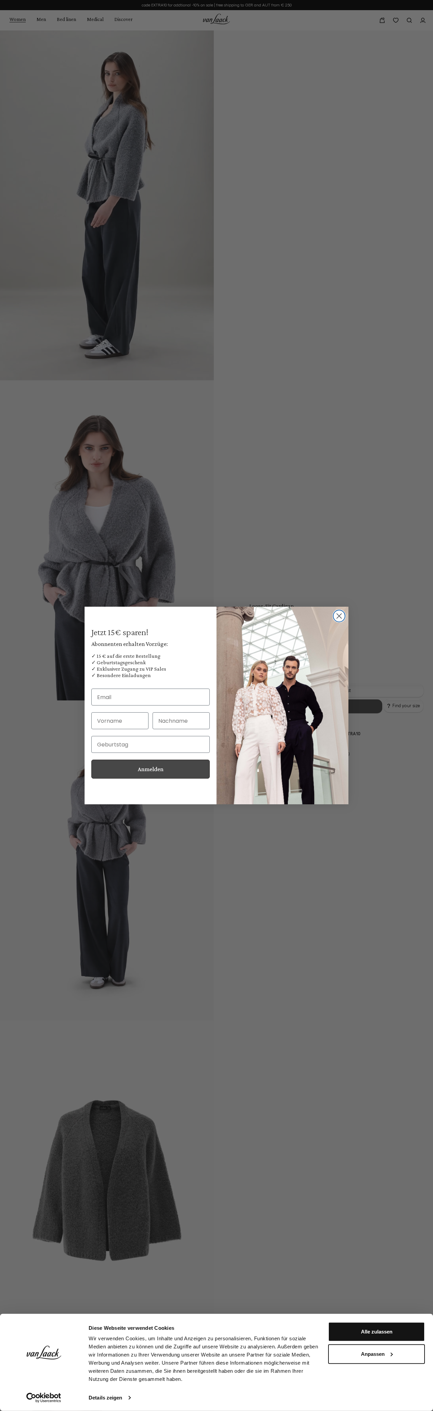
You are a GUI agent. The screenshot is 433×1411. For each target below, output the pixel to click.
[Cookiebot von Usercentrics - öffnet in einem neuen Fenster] (43, 1398)
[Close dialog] (339, 616)
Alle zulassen (376, 1332)
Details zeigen (105, 1398)
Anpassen (373, 1354)
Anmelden (150, 769)
